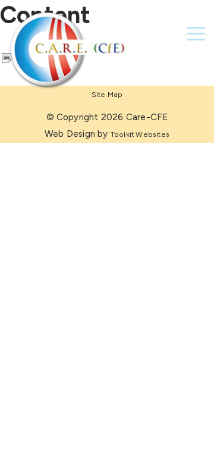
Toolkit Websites (140, 134)
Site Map (107, 94)
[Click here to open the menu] (196, 33)
